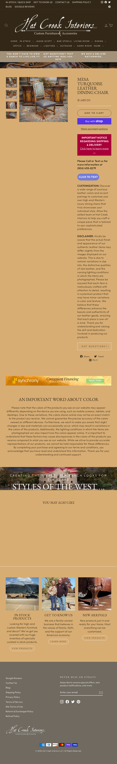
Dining (99, 41)
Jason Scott (44, 41)
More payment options (94, 128)
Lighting (50, 46)
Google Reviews (14, 678)
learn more (58, 641)
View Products (22, 648)
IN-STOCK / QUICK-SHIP (18, 2)
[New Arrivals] (94, 594)
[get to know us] (58, 594)
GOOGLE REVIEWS (24, 6)
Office (18, 46)
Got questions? (94, 346)
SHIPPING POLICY (81, 2)
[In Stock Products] (22, 594)
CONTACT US (62, 2)
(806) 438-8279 (86, 168)
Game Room (84, 46)
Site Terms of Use (14, 706)
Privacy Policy (13, 697)
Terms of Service (14, 702)
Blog (8, 687)
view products (94, 638)
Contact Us (11, 683)
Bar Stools (64, 41)
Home (14, 41)
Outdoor (66, 46)
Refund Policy (13, 716)
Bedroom (33, 46)
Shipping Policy (13, 692)
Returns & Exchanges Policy (19, 711)
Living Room (82, 41)
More (98, 46)
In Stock (26, 41)
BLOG (9, 6)
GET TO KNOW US (43, 2)
